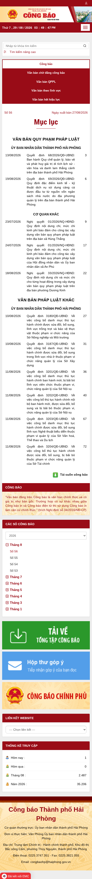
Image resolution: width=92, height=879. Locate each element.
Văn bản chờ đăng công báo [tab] (46, 72)
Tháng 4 (16, 596)
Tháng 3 (16, 602)
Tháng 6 (16, 583)
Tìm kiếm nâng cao (23, 52)
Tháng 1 (16, 609)
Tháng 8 (16, 545)
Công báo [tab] (46, 64)
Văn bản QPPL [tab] (46, 81)
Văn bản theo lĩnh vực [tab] (46, 90)
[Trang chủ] (46, 14)
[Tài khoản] (86, 3)
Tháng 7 (16, 577)
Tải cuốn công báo (74, 474)
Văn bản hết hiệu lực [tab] (46, 99)
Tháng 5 (16, 590)
